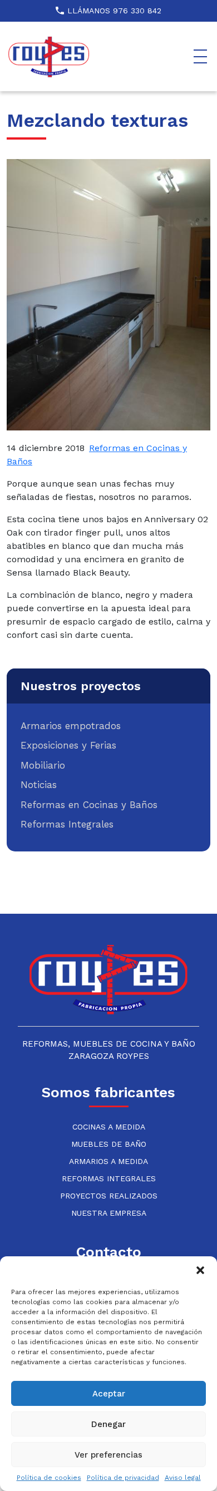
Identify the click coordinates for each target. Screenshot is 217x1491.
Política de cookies (49, 1478)
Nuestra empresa (108, 1212)
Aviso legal (183, 1478)
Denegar (108, 1424)
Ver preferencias (108, 1455)
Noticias (39, 784)
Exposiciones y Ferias (68, 745)
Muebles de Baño (108, 1144)
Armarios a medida (108, 1161)
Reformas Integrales (67, 824)
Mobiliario (43, 765)
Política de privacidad (123, 1478)
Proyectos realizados (108, 1195)
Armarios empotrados (71, 725)
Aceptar (108, 1394)
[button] (200, 1270)
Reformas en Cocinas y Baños (89, 804)
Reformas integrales (109, 1178)
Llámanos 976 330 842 (114, 10)
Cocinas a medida (108, 1126)
